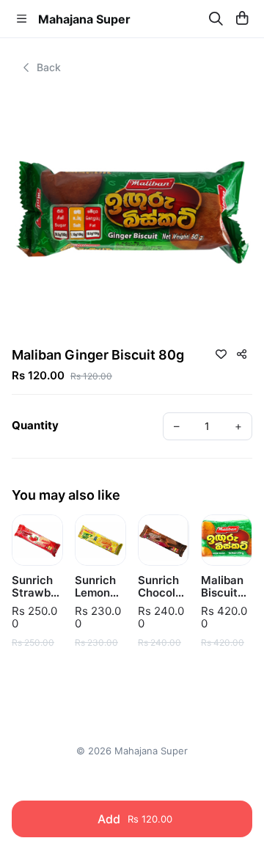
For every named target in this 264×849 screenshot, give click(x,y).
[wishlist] (221, 354)
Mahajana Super (84, 19)
